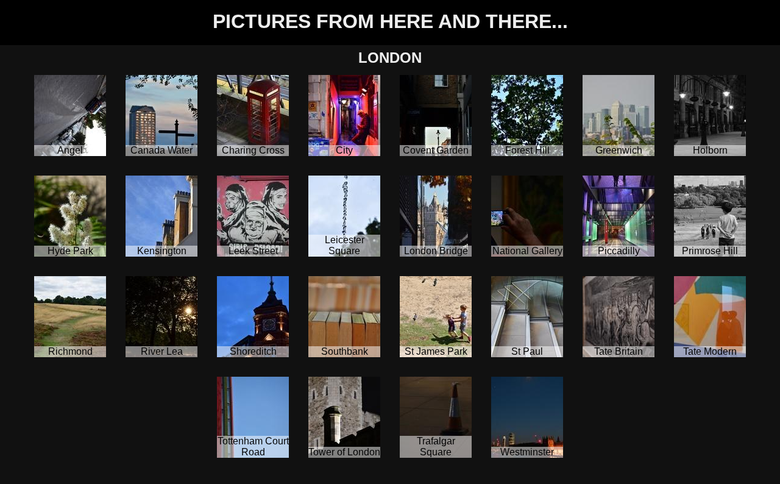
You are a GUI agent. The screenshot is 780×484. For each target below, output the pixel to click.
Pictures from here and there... (390, 21)
